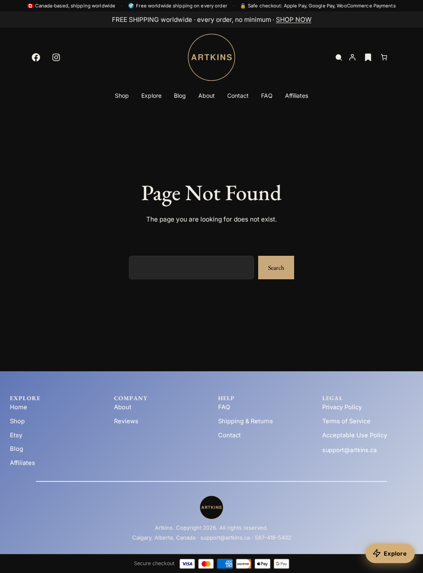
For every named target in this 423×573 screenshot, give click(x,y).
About (122, 407)
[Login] (353, 58)
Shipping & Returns (245, 421)
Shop (17, 421)
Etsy (16, 435)
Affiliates (22, 463)
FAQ (224, 407)
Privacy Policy (342, 407)
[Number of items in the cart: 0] (384, 58)
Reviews (126, 421)
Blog (16, 449)
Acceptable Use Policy (354, 435)
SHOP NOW (293, 20)
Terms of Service (346, 421)
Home (18, 407)
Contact (229, 435)
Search (276, 267)
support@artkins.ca (349, 449)
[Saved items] (368, 57)
